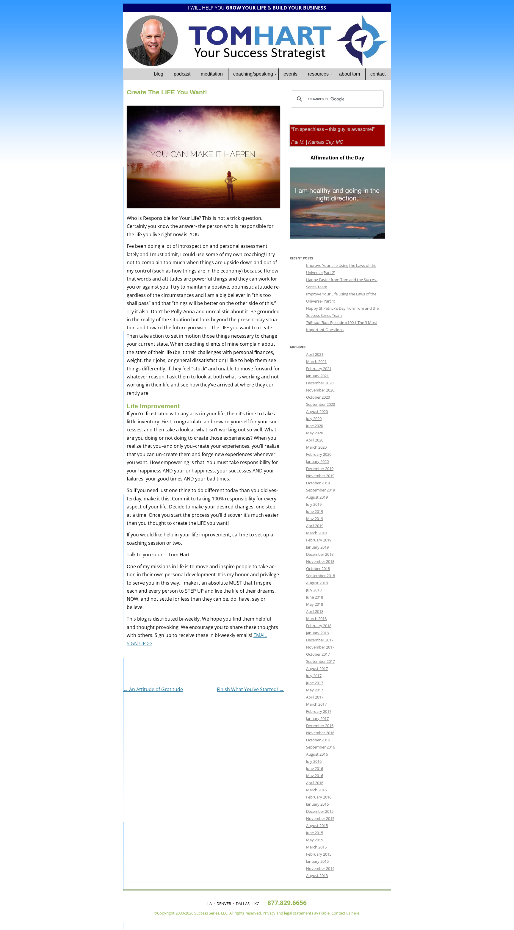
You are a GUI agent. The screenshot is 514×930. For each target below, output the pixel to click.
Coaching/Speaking (253, 73)
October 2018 (318, 568)
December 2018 (319, 554)
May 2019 (314, 518)
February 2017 (318, 711)
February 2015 (318, 854)
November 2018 (320, 561)
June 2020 (314, 425)
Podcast (182, 73)
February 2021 (318, 368)
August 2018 (317, 582)
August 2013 (317, 875)
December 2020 (319, 383)
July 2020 (314, 418)
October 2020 (318, 397)
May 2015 (314, 840)
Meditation (212, 73)
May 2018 (314, 604)
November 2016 (320, 732)
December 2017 (319, 640)
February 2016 (318, 797)
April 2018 (314, 611)
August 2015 (317, 825)
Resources (318, 73)
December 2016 (319, 725)
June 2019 (314, 511)
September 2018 (320, 575)
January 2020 (317, 461)
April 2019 (314, 525)
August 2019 (317, 497)
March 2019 (316, 533)
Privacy (269, 913)
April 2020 (314, 440)
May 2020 (314, 433)
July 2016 (314, 761)
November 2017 (320, 647)
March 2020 (316, 447)
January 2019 (317, 547)
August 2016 (317, 754)
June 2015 (314, 832)
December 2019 (319, 468)
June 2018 (314, 597)
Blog (158, 73)
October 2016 (318, 740)
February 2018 (318, 625)
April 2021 (314, 354)
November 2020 (320, 390)
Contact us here (345, 913)
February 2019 (318, 540)
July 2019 (314, 504)
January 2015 (317, 861)
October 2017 (318, 654)
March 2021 (316, 361)
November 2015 (320, 818)
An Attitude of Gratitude (153, 689)
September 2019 (320, 490)
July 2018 (314, 590)
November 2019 (320, 475)
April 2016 (314, 782)
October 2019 (318, 483)
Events (290, 73)
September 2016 (320, 747)
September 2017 (320, 661)
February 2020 (318, 454)
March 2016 (316, 790)
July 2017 (314, 675)
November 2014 (320, 868)
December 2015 (319, 811)
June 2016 (314, 768)
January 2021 (317, 375)
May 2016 (314, 775)
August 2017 (317, 668)
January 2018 (317, 632)
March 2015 (316, 847)
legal (288, 913)
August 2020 (317, 411)
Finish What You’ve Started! (250, 689)
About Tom (349, 73)
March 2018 (316, 618)
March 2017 (316, 704)
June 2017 (314, 682)
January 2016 (317, 804)
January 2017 (317, 718)
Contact (378, 73)
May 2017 (314, 690)
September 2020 (320, 404)
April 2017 (314, 697)
